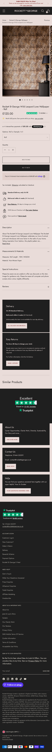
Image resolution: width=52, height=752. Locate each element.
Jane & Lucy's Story (8, 614)
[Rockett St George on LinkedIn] (12, 679)
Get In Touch (6, 574)
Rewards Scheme (8, 554)
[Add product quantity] (13, 150)
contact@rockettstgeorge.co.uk (12, 526)
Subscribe (46, 671)
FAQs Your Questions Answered (13, 578)
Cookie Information (9, 638)
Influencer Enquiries (9, 586)
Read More (6, 243)
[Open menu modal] (4, 11)
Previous (47, 20)
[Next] (48, 3)
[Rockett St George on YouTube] (25, 679)
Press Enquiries (7, 582)
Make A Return (7, 546)
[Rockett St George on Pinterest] (16, 679)
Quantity (5, 145)
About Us (5, 610)
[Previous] (4, 3)
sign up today (39, 118)
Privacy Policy (7, 630)
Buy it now (26, 168)
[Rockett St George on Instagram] (8, 679)
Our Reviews (6, 626)
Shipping (15, 185)
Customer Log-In (8, 538)
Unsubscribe (6, 598)
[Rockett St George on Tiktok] (21, 679)
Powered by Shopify (7, 740)
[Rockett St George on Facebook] (4, 679)
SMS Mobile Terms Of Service (12, 634)
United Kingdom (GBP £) (12, 732)
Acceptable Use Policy (10, 646)
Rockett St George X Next (11, 562)
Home (4, 20)
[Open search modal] (42, 11)
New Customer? (8, 542)
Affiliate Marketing (8, 594)
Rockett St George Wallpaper (18, 20)
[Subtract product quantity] (5, 150)
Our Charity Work (8, 622)
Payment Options (8, 558)
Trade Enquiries (7, 590)
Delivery (5, 550)
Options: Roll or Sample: (12, 132)
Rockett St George (18, 736)
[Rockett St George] (26, 11)
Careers (5, 618)
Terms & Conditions (9, 642)
